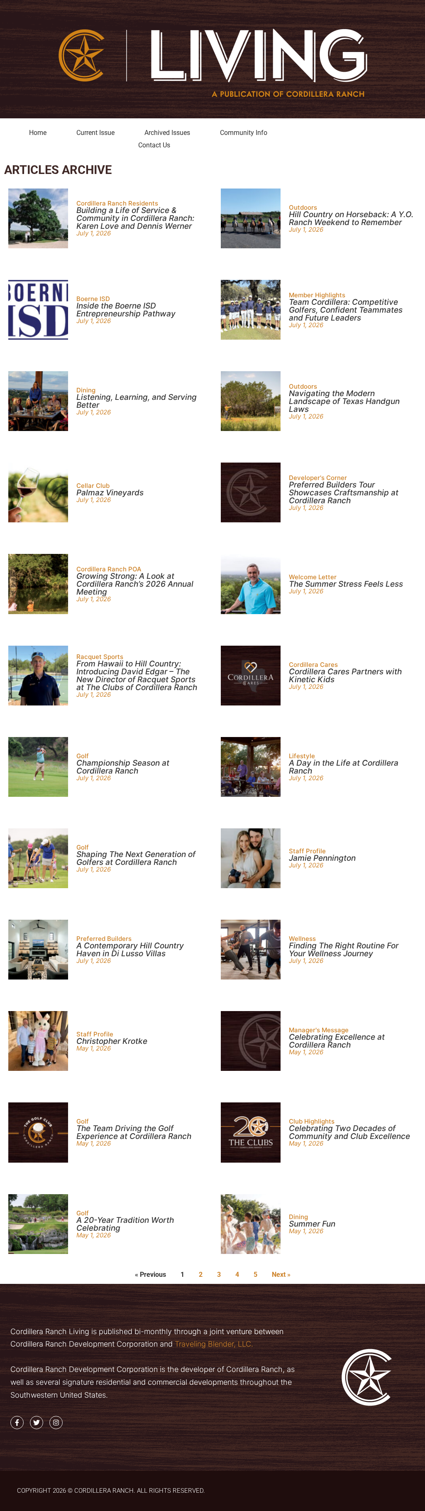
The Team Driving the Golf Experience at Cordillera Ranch (133, 1132)
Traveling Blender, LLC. (213, 1344)
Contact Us (154, 145)
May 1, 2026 (93, 1048)
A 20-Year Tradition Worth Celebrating (125, 1224)
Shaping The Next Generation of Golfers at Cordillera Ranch (135, 858)
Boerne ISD (93, 299)
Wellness (302, 939)
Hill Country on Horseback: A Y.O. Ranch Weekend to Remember (351, 218)
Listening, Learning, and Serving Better (136, 401)
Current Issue (95, 133)
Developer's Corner (318, 478)
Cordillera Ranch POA (109, 569)
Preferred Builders (104, 939)
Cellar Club (93, 486)
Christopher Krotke (111, 1041)
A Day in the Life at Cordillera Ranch (343, 767)
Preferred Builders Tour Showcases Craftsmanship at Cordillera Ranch (343, 492)
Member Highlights (317, 295)
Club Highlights (312, 1121)
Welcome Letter (313, 577)
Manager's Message (319, 1030)
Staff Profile (307, 851)
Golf (82, 756)
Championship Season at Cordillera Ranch (122, 767)
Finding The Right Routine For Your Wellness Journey (343, 949)
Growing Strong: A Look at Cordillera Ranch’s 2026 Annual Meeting (134, 584)
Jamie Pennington (322, 858)
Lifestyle (302, 756)
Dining (85, 390)
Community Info (243, 133)
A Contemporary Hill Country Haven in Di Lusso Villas (130, 949)
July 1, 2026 (93, 233)
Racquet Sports (99, 657)
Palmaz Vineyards (110, 492)
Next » (281, 1274)
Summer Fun (312, 1224)
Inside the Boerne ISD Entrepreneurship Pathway (126, 309)
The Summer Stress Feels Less (346, 584)
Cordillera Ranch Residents (117, 203)
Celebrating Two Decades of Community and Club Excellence (349, 1132)
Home (37, 133)
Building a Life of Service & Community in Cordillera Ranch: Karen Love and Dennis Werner (135, 218)
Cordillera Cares (313, 665)
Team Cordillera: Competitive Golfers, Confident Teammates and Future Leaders (346, 310)
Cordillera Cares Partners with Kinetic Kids (345, 675)
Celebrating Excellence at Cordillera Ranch (337, 1041)
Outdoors (303, 207)
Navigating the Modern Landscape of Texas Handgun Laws (344, 401)
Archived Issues (167, 133)
